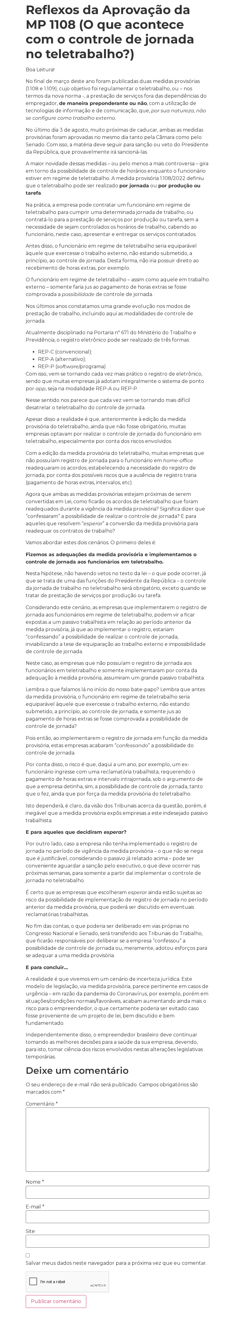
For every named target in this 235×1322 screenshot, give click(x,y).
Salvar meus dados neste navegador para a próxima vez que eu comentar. (116, 1263)
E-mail (35, 1206)
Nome (35, 1182)
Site (30, 1231)
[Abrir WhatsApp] (220, 1306)
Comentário (42, 1104)
